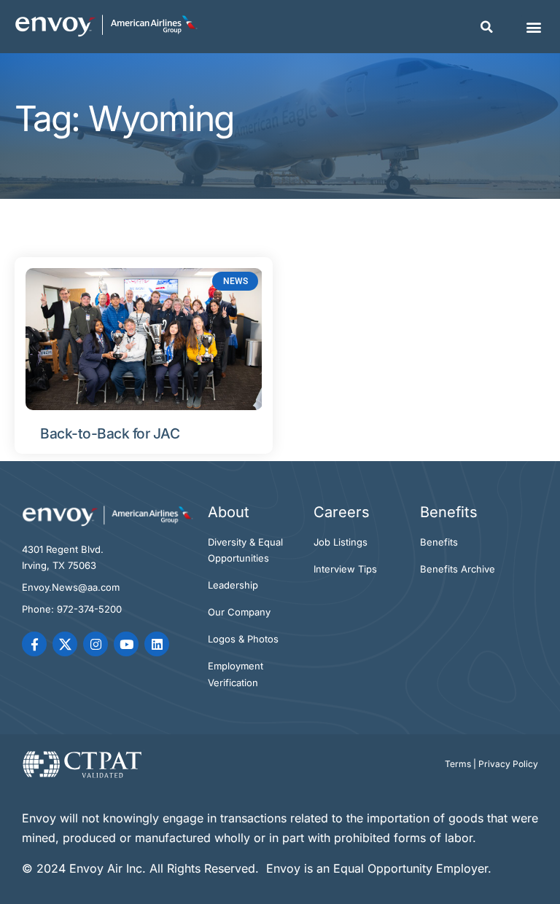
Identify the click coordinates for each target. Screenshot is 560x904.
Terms (458, 763)
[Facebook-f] (34, 644)
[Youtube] (126, 644)
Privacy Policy (508, 763)
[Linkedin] (156, 644)
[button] (487, 27)
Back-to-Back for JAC (109, 433)
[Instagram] (95, 644)
